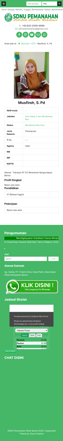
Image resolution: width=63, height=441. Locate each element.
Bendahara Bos (32, 125)
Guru (42, 125)
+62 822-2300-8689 (33, 25)
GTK (33, 43)
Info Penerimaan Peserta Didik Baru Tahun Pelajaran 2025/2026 (30, 242)
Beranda (25, 43)
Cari (6, 254)
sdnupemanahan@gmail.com (33, 28)
